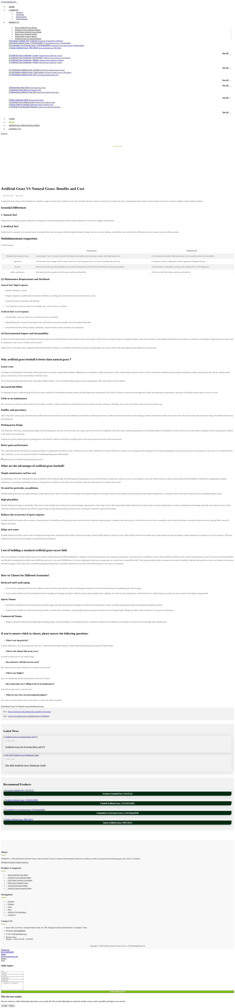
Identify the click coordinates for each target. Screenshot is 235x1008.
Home (12, 7)
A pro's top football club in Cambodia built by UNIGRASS (28, 716)
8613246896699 (19, 931)
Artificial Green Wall (34, 90)
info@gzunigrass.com (19, 934)
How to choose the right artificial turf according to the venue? (29, 712)
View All (225, 53)
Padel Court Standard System (26, 34)
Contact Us (15, 129)
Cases (12, 119)
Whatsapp (4, 862)
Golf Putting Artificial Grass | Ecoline (52, 70)
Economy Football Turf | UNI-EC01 (51, 41)
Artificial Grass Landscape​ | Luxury (50, 55)
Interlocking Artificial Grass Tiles (48, 92)
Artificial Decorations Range (26, 36)
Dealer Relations (22, 19)
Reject (11, 1006)
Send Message (117, 992)
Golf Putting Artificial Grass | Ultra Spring (57, 72)
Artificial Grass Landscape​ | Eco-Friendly (56, 58)
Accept (4, 1006)
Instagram (24, 862)
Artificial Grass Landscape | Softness (52, 60)
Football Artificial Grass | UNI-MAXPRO (57, 43)
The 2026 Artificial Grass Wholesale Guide (25, 765)
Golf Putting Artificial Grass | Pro (48, 75)
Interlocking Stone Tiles (38, 88)
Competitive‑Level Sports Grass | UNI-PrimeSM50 (67, 45)
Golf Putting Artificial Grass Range (28, 32)
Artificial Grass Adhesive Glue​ (45, 102)
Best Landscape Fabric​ (36, 100)
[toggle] (17, 2)
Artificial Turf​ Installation (24, 125)
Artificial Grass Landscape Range (28, 30)
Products (14, 22)
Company (13, 10)
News (11, 122)
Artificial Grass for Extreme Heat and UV (25, 747)
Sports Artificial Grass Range (26, 28)
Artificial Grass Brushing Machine (49, 107)
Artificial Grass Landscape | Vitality (50, 62)
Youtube (18, 862)
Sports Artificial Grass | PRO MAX (50, 48)
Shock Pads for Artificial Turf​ (43, 105)
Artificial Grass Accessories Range (28, 39)
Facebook (11, 862)
